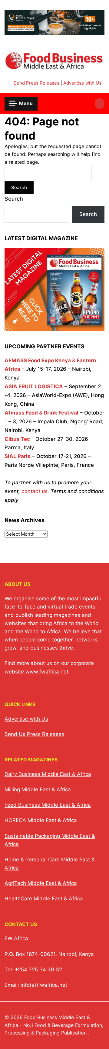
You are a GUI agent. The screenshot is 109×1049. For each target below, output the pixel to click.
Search (14, 198)
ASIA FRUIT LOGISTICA (34, 386)
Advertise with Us (82, 83)
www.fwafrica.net (46, 672)
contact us (34, 491)
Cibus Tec (17, 439)
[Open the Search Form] (99, 103)
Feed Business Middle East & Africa (48, 805)
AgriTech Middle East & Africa (41, 883)
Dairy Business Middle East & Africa (48, 774)
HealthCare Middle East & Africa (44, 899)
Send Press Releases (36, 83)
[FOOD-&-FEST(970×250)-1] (54, 31)
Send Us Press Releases (34, 734)
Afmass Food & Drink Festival (41, 413)
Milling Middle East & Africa (38, 789)
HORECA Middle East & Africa (41, 820)
